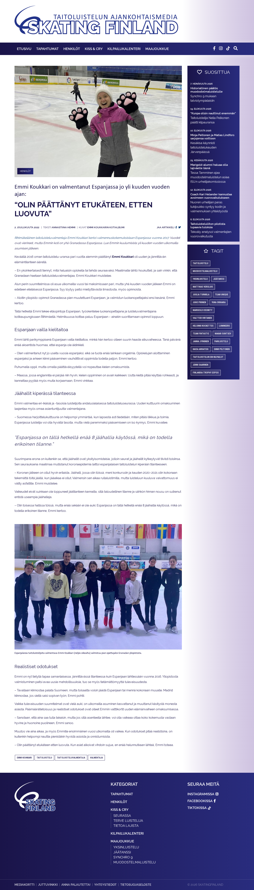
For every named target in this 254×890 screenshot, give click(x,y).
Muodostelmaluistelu (205, 271)
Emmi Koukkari (24, 757)
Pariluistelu (221, 341)
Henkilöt (71, 49)
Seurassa (122, 816)
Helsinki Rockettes (203, 325)
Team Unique (221, 294)
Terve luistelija (128, 821)
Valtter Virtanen (202, 318)
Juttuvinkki (48, 884)
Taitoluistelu (44, 757)
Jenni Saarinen (200, 365)
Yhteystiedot (105, 884)
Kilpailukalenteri (124, 49)
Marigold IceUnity (202, 310)
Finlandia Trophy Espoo (206, 372)
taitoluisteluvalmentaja (71, 757)
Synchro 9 (123, 857)
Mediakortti (24, 884)
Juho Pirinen (199, 302)
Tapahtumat (47, 49)
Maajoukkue (157, 49)
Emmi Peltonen (222, 349)
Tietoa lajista (126, 826)
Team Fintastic (201, 333)
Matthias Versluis (203, 286)
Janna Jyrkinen (201, 341)
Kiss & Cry (94, 49)
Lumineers (224, 325)
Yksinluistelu (126, 847)
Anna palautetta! (76, 884)
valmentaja (96, 757)
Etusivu (24, 49)
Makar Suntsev (223, 333)
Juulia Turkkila (201, 294)
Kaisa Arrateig (200, 349)
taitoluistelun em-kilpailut (208, 357)
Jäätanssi (218, 279)
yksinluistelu (200, 279)
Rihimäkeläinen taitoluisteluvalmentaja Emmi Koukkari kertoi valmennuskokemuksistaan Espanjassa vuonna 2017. (92, 238)
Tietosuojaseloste (135, 884)
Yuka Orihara (219, 302)
